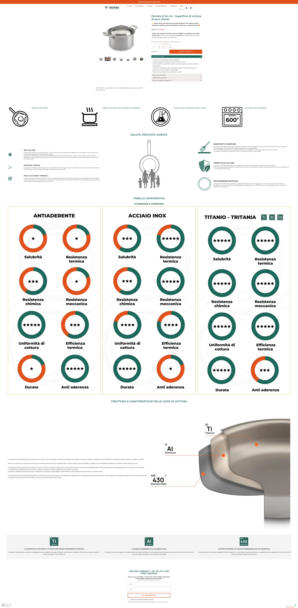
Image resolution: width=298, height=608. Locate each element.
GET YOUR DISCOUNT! (149, 595)
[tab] (176, 56)
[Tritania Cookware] (112, 8)
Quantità (154, 51)
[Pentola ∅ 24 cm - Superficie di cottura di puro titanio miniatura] (101, 59)
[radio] (153, 45)
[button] (181, 9)
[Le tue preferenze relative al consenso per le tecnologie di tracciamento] (295, 605)
